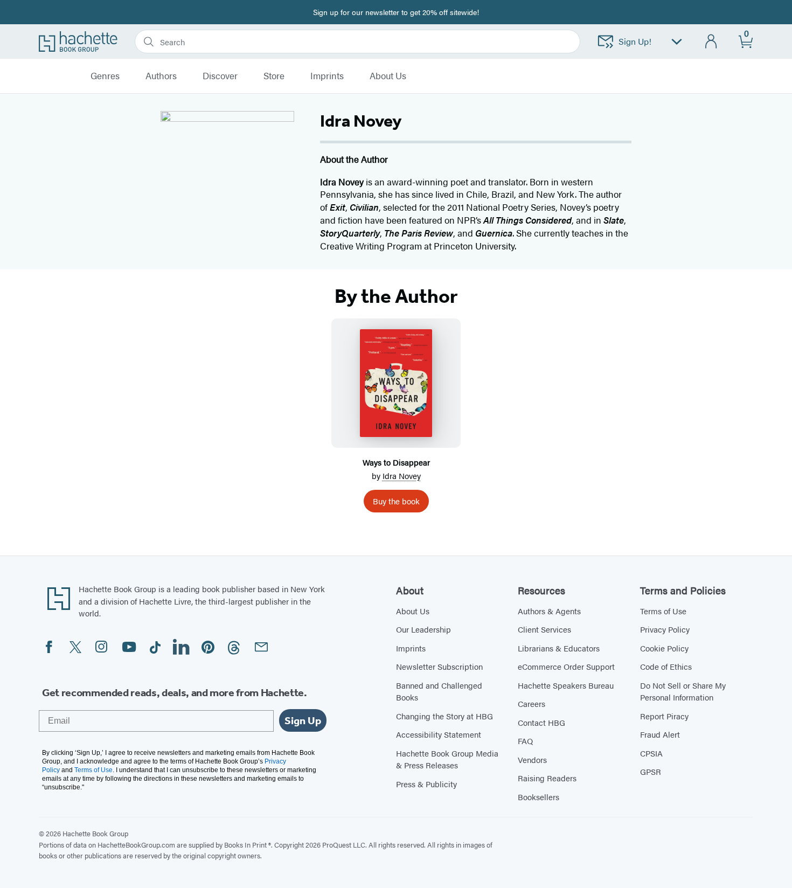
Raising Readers (547, 777)
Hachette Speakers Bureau (566, 685)
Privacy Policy (665, 629)
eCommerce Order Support (566, 666)
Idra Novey (402, 475)
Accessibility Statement (438, 734)
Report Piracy (664, 716)
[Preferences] (677, 42)
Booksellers (538, 796)
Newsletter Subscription (439, 666)
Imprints (327, 76)
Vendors (532, 759)
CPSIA (651, 753)
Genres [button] (105, 76)
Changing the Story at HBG (444, 716)
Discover (220, 76)
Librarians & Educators (559, 648)
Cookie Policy (664, 648)
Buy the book (396, 501)
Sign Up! (635, 41)
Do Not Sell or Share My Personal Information (683, 691)
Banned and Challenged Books (439, 691)
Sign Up (302, 720)
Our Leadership (423, 629)
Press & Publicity (426, 783)
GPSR (650, 771)
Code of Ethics (666, 666)
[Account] (711, 41)
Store (273, 76)
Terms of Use (663, 610)
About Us (412, 610)
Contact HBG (541, 722)
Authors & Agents (549, 610)
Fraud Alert (660, 734)
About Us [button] (388, 76)
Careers (531, 703)
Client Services (544, 629)
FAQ (525, 740)
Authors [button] (161, 76)
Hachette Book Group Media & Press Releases (447, 759)
